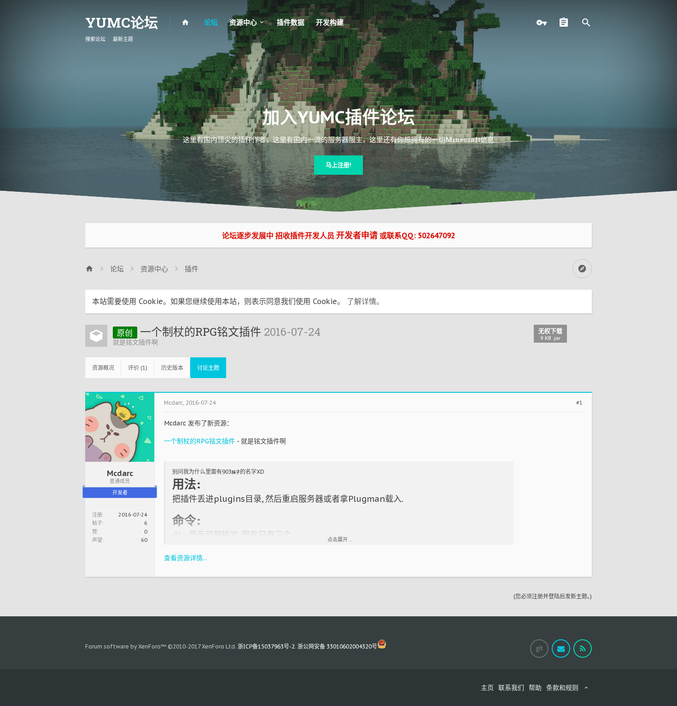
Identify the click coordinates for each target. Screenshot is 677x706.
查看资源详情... (185, 558)
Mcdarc (120, 473)
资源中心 (243, 22)
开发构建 (330, 22)
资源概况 (103, 367)
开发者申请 (357, 235)
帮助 (535, 687)
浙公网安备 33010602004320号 (337, 646)
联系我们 (511, 687)
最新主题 (123, 39)
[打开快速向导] (582, 268)
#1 (579, 403)
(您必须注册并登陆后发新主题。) (553, 596)
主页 (487, 687)
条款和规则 (562, 687)
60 (144, 540)
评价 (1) (137, 367)
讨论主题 (208, 367)
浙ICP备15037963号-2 (266, 646)
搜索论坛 (95, 39)
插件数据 (290, 22)
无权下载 (550, 334)
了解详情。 (365, 301)
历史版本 (172, 367)
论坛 (211, 22)
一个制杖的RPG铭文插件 (199, 441)
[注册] (566, 22)
